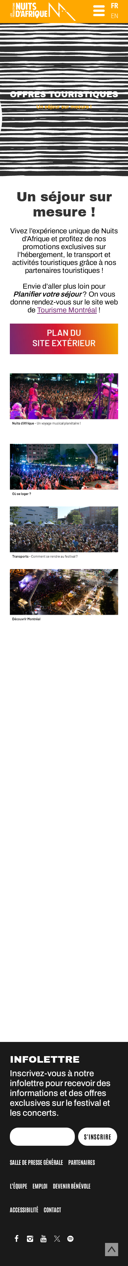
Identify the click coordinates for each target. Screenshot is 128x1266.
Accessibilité (24, 1209)
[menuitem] (114, 6)
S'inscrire (97, 1136)
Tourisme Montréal (67, 310)
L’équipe (18, 1185)
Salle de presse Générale (36, 1161)
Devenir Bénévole (72, 1185)
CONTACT (52, 1209)
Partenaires (81, 1161)
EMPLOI (40, 1185)
